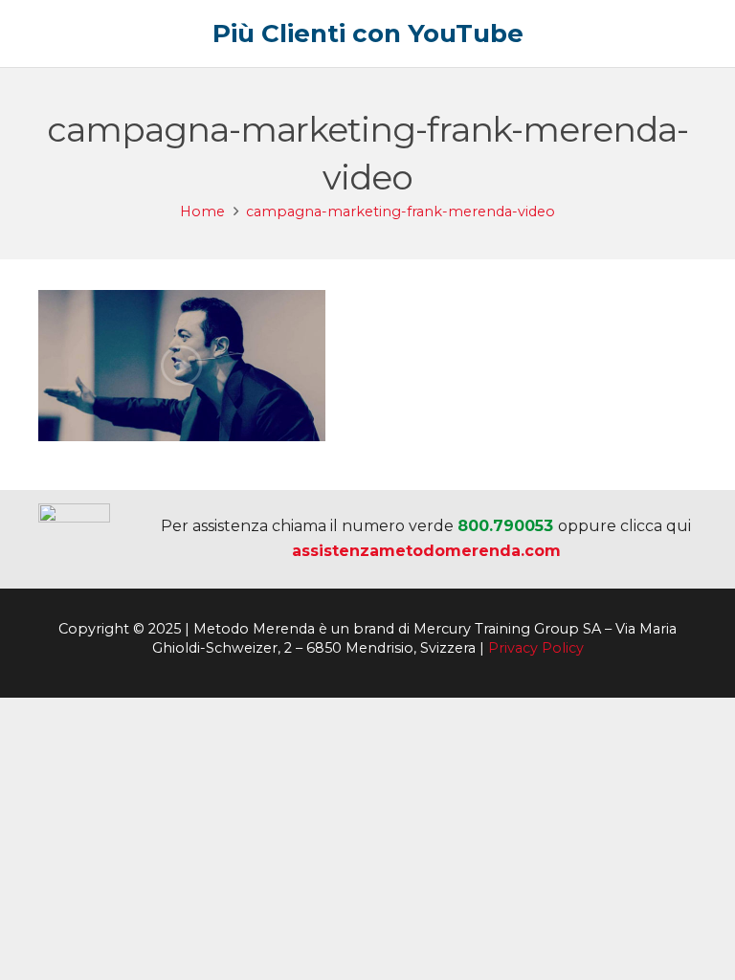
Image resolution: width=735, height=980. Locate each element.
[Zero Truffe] (74, 539)
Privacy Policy (536, 648)
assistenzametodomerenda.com (426, 551)
